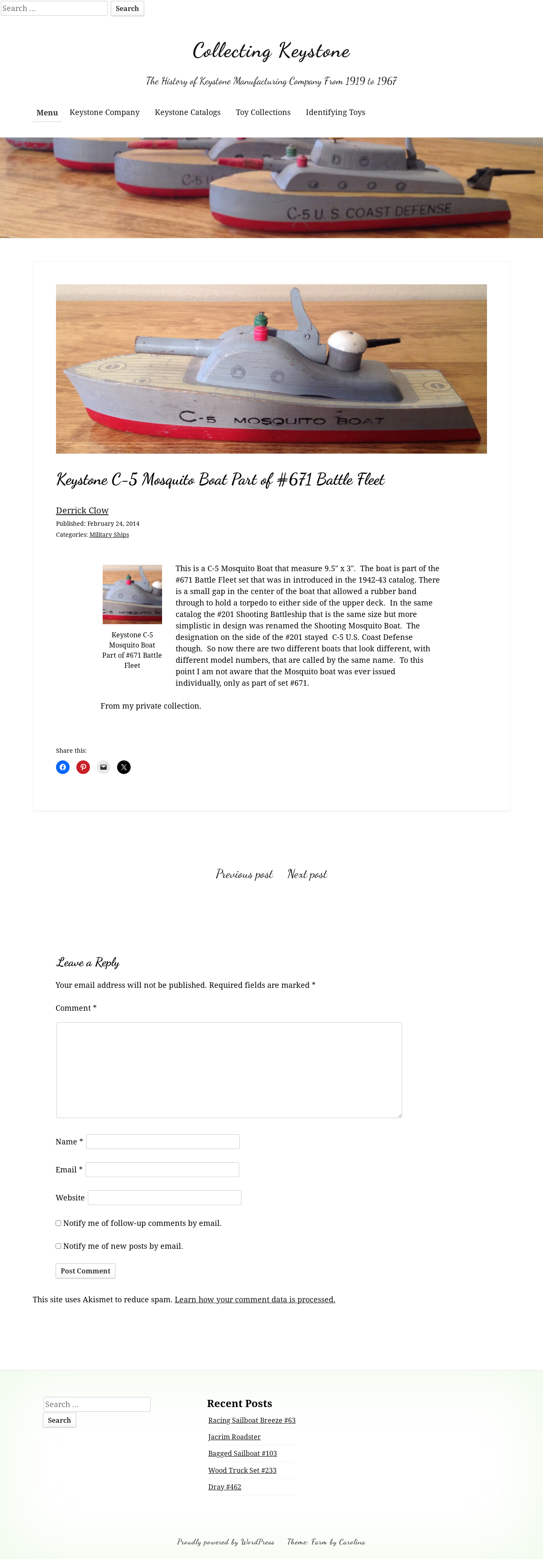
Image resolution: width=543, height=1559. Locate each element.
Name (69, 1141)
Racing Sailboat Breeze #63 (252, 1420)
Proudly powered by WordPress (225, 1541)
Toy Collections (263, 112)
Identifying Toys (335, 112)
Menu (47, 112)
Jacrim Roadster (234, 1436)
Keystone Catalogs (188, 112)
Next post (307, 873)
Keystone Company (105, 112)
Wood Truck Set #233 (242, 1470)
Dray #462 (224, 1487)
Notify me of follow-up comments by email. (142, 1223)
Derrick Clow (82, 510)
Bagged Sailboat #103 (242, 1453)
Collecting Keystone (271, 50)
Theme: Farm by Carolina (326, 1541)
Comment (76, 1008)
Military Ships (109, 534)
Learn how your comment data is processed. (255, 1299)
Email (69, 1169)
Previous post (244, 873)
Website (70, 1197)
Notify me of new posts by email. (123, 1246)
